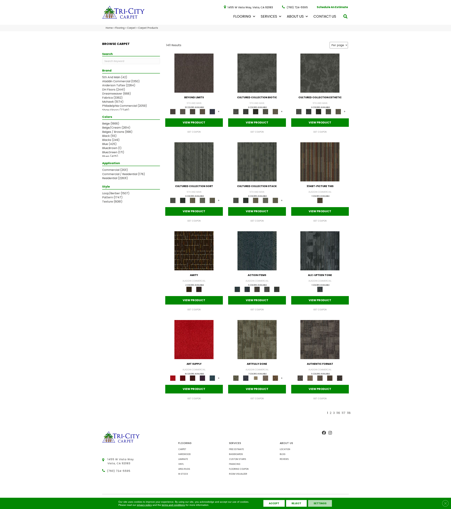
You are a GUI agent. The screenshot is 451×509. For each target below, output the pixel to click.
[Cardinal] (194, 339)
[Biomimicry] (257, 73)
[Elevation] (192, 111)
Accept (274, 503)
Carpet (131, 28)
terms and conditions (173, 505)
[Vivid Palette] (275, 378)
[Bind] (194, 161)
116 (338, 413)
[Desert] (182, 111)
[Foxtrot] (319, 250)
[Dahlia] (182, 378)
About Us (295, 16)
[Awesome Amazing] (265, 378)
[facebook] (324, 433)
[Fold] (192, 200)
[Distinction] (275, 111)
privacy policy (144, 505)
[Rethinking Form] (329, 378)
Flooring (242, 16)
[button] (254, 16)
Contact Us (324, 16)
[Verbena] (202, 378)
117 (343, 413)
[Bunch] (182, 200)
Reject (296, 503)
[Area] (194, 73)
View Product (194, 122)
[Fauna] (202, 111)
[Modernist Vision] (255, 378)
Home (109, 28)
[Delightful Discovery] (257, 339)
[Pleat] (202, 200)
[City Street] (276, 289)
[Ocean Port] (247, 289)
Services (269, 16)
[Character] (245, 111)
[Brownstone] (257, 289)
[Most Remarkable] (245, 378)
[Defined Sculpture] (310, 378)
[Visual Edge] (319, 339)
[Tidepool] (257, 250)
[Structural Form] (339, 378)
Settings (320, 503)
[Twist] (212, 200)
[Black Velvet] (198, 289)
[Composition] (265, 111)
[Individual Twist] (320, 378)
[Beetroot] (192, 378)
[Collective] (255, 111)
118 (349, 413)
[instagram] (330, 433)
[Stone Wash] (212, 378)
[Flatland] (212, 111)
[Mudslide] (319, 161)
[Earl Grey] (266, 289)
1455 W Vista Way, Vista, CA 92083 (250, 7)
